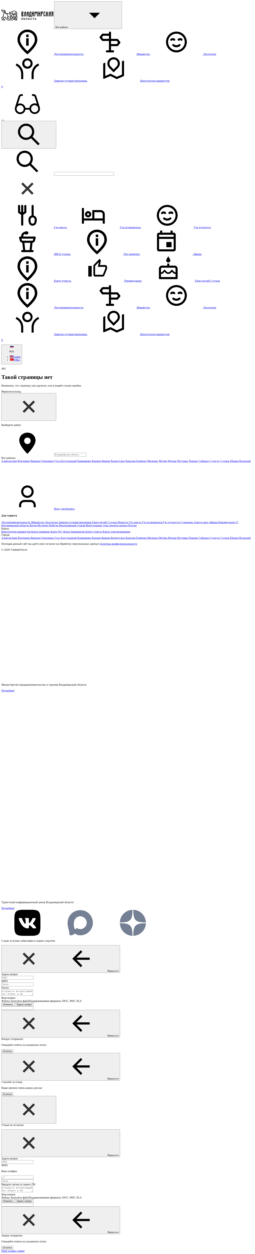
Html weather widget (12, 1250)
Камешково (84, 461)
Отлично (7, 1051)
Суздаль (224, 461)
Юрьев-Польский (240, 461)
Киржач (96, 461)
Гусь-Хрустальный (65, 461)
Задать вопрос (24, 1004)
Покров (193, 461)
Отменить (8, 1004)
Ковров (105, 461)
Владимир (24, 461)
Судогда (214, 461)
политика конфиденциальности (118, 543)
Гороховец (47, 461)
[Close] (28, 407)
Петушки (182, 461)
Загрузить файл (46, 1000)
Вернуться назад (11, 391)
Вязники (36, 461)
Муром (172, 461)
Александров (9, 461)
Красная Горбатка (136, 461)
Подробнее (7, 690)
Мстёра (163, 461)
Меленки (152, 461)
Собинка (203, 461)
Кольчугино (118, 461)
